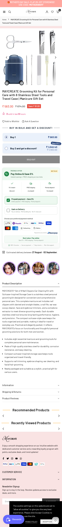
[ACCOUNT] (47, 11)
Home (4, 20)
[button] (55, 57)
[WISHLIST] (52, 11)
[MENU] (4, 11)
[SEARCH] (9, 11)
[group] (31, 57)
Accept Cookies (49, 522)
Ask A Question (31, 121)
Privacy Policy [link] (31, 522)
